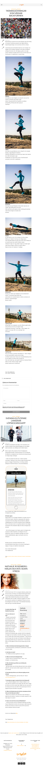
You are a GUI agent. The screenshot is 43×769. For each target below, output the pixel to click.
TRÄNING (19, 9)
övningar (23, 556)
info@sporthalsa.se (8, 750)
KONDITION (13, 9)
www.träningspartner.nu (10, 677)
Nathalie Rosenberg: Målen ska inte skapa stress (16, 568)
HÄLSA (13, 416)
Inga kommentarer (7, 378)
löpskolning (19, 556)
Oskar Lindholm (20, 745)
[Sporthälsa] (21, 5)
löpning (15, 556)
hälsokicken (12, 722)
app (8, 556)
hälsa (8, 722)
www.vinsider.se (35, 745)
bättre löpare (11, 556)
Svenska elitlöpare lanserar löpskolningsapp (16, 420)
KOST (15, 564)
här (16, 713)
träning (26, 722)
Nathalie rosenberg (19, 722)
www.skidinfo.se (35, 746)
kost (15, 722)
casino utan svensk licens (14, 733)
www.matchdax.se (35, 744)
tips (6, 557)
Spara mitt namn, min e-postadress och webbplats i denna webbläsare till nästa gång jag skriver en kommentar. (14, 407)
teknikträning (28, 556)
